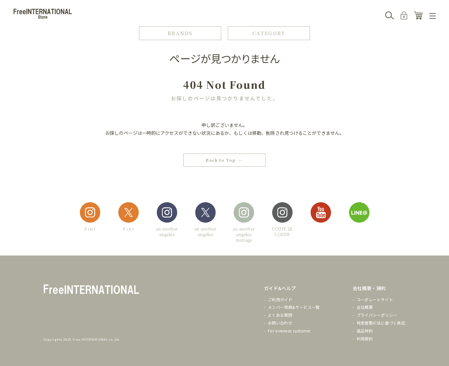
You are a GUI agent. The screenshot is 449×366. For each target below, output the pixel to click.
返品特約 (365, 330)
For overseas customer (289, 330)
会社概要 (365, 307)
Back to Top (220, 160)
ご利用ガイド (280, 299)
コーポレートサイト (375, 299)
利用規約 (365, 338)
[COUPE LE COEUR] (282, 213)
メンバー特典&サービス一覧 (294, 307)
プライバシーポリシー (377, 315)
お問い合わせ (280, 323)
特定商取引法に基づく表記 (381, 323)
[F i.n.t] (90, 213)
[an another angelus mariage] (244, 213)
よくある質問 (280, 315)
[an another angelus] (167, 213)
